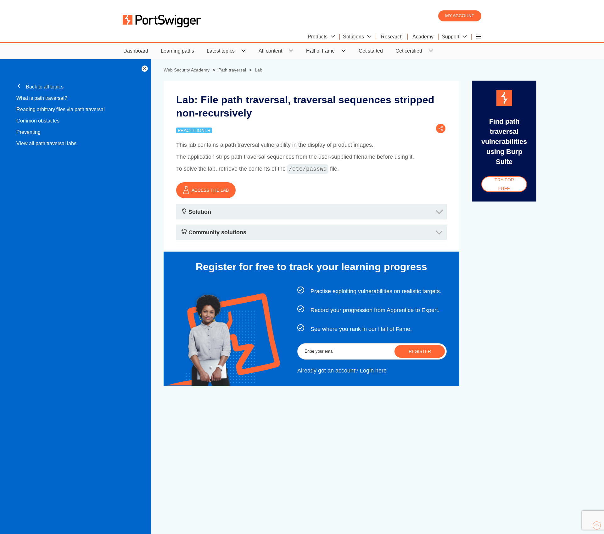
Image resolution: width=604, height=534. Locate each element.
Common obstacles (37, 120)
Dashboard (135, 51)
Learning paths (177, 51)
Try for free (504, 184)
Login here (373, 370)
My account (459, 15)
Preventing (28, 132)
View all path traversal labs (46, 143)
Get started (371, 51)
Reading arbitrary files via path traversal (60, 109)
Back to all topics (44, 86)
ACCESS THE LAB (210, 190)
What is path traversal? (41, 98)
